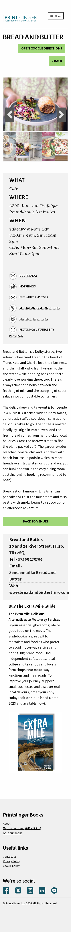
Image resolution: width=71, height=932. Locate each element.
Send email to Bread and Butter (32, 575)
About (7, 823)
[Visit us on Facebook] (6, 890)
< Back (57, 61)
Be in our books (12, 833)
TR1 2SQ (16, 553)
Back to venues (35, 521)
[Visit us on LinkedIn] (42, 890)
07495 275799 (30, 559)
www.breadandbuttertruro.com (39, 592)
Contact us (9, 856)
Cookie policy (11, 866)
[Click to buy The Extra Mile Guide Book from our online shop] (35, 742)
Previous (9, 115)
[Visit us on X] (18, 890)
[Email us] (54, 890)
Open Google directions (41, 48)
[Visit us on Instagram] (30, 890)
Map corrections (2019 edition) (22, 828)
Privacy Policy (11, 861)
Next (61, 115)
